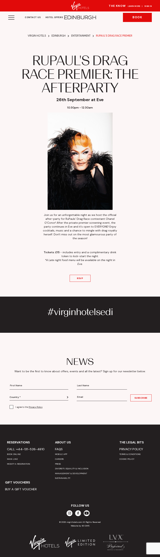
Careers (59, 459)
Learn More (134, 6)
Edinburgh (59, 35)
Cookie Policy (126, 459)
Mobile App (61, 454)
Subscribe (141, 398)
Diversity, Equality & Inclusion (72, 468)
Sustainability (62, 478)
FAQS (59, 449)
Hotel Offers (54, 17)
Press (58, 464)
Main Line (12, 459)
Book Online (14, 454)
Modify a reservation (18, 464)
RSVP (80, 278)
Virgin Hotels (37, 35)
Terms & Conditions (130, 454)
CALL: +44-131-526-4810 (26, 449)
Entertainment (81, 35)
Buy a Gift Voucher (21, 489)
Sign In (148, 6)
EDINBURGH (80, 17)
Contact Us (33, 17)
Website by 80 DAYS (80, 526)
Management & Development (71, 473)
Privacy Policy (36, 407)
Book (137, 17)
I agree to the (29, 407)
